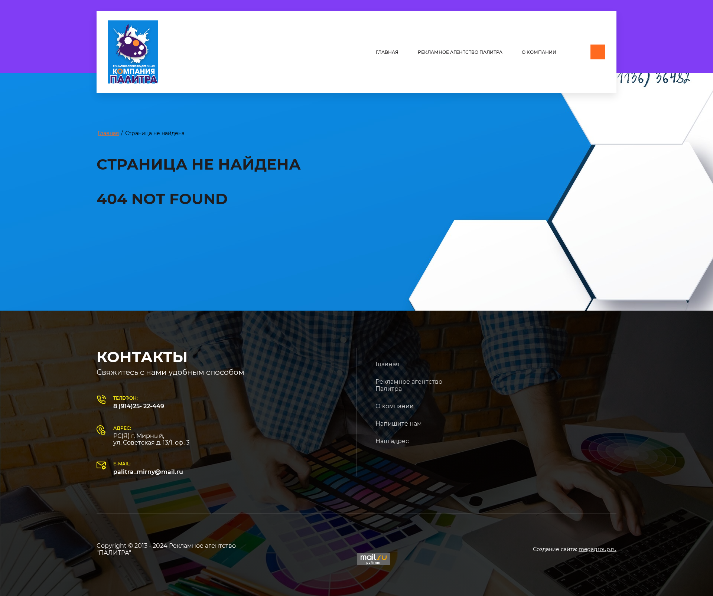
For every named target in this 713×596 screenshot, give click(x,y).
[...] (597, 52)
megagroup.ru (597, 549)
